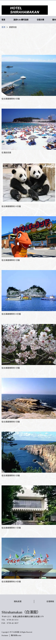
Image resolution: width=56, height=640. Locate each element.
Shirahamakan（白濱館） (21, 612)
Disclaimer (5, 635)
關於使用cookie (16, 635)
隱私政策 (18, 601)
